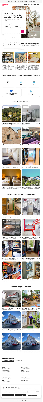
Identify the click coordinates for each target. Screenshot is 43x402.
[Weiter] (23, 49)
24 (5, 44)
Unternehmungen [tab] (19, 360)
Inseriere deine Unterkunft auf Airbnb (31, 4)
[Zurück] (19, 49)
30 (19, 44)
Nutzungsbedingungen (24, 400)
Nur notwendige (20, 395)
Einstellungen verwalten (32, 395)
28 (14, 44)
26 (10, 44)
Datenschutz (16, 400)
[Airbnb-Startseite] (5, 4)
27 (12, 44)
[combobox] (14, 24)
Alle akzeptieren (8, 395)
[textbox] (9, 28)
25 (8, 44)
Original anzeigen (31, 1)
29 (16, 44)
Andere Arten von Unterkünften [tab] (8, 360)
